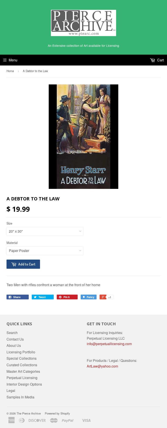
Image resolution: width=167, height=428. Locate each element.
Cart (160, 59)
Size (9, 223)
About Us (14, 345)
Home (10, 71)
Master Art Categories (23, 371)
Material (12, 242)
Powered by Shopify (57, 413)
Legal (11, 390)
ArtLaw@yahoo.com (102, 366)
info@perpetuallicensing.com (109, 343)
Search (12, 332)
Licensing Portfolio (21, 351)
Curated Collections (22, 364)
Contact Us (15, 339)
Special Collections (22, 358)
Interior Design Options (24, 384)
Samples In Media (20, 396)
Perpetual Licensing (22, 377)
